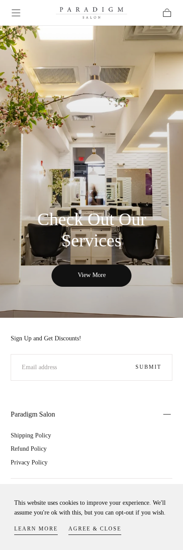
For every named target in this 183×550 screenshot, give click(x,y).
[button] (16, 13)
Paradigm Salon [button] (33, 414)
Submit (148, 367)
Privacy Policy (29, 462)
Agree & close (94, 529)
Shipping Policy (31, 435)
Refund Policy (29, 448)
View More (92, 275)
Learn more (36, 529)
